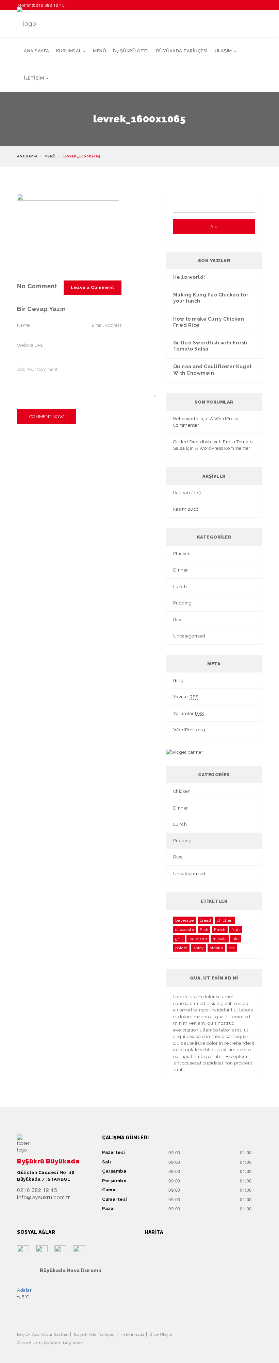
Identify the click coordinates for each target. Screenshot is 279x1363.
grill (179, 938)
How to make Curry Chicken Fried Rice (208, 322)
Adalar (24, 1290)
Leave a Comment (92, 287)
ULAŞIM (224, 50)
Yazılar (186, 696)
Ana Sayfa (27, 156)
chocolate (184, 929)
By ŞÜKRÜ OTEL (131, 50)
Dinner (180, 570)
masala (220, 938)
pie (235, 938)
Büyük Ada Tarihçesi (95, 1334)
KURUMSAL (69, 50)
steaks (216, 947)
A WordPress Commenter (222, 448)
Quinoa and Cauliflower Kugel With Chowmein (212, 369)
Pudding (182, 603)
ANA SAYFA (36, 50)
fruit (235, 929)
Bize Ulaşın (161, 1334)
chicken (225, 920)
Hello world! (189, 277)
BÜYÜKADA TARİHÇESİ (182, 50)
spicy (198, 947)
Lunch (180, 586)
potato (181, 947)
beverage (184, 920)
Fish (204, 929)
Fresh (220, 929)
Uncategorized (189, 635)
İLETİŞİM (34, 78)
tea (232, 947)
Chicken (182, 553)
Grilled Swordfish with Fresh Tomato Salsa (210, 346)
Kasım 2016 (186, 509)
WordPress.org (189, 729)
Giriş (178, 680)
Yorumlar (188, 713)
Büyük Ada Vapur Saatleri (43, 1334)
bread (205, 920)
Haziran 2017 (187, 492)
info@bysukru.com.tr (43, 1197)
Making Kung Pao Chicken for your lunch (211, 298)
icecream (197, 938)
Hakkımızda (132, 1334)
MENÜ (99, 50)
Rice (178, 619)
